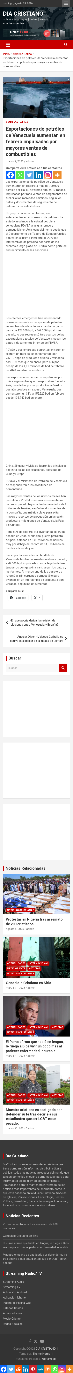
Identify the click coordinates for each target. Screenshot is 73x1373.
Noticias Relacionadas (26, 868)
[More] (57, 175)
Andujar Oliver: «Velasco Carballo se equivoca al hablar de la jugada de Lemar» (36, 639)
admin (30, 161)
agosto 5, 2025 (15, 928)
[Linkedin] (38, 175)
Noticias (34, 968)
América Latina (17, 122)
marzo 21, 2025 (15, 987)
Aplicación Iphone (14, 1297)
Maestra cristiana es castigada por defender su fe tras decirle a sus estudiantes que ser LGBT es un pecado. (35, 1259)
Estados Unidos (13, 1308)
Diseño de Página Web (17, 1303)
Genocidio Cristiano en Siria (28, 983)
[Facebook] (10, 175)
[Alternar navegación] (8, 44)
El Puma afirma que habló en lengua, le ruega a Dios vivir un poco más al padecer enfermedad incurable (35, 1046)
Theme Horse (41, 1353)
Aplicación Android (15, 1292)
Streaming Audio (13, 1282)
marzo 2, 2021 (15, 161)
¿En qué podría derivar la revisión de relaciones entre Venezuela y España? (34, 622)
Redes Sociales (13, 1324)
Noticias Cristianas (20, 910)
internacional (38, 963)
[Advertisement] (36, 287)
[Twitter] (29, 175)
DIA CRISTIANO (23, 13)
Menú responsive (66, 3)
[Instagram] (48, 175)
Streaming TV (11, 1287)
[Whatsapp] (20, 175)
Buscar (63, 668)
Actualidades (16, 963)
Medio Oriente (16, 968)
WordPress (48, 1359)
